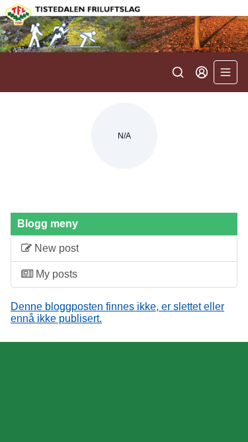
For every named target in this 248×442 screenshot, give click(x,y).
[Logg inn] (202, 72)
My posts (55, 274)
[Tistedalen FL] (124, 26)
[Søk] (178, 72)
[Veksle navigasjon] (225, 72)
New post (55, 248)
